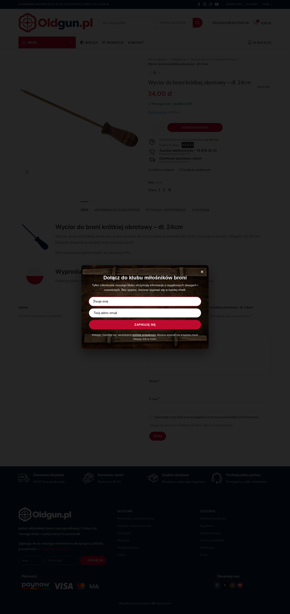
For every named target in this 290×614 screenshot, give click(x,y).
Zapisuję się (145, 324)
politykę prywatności (144, 335)
